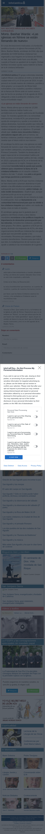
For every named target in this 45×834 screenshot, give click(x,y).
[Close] (40, 368)
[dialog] (22, 417)
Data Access (22, 466)
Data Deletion (9, 466)
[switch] (36, 417)
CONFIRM (13, 457)
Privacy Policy (36, 466)
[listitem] (22, 411)
